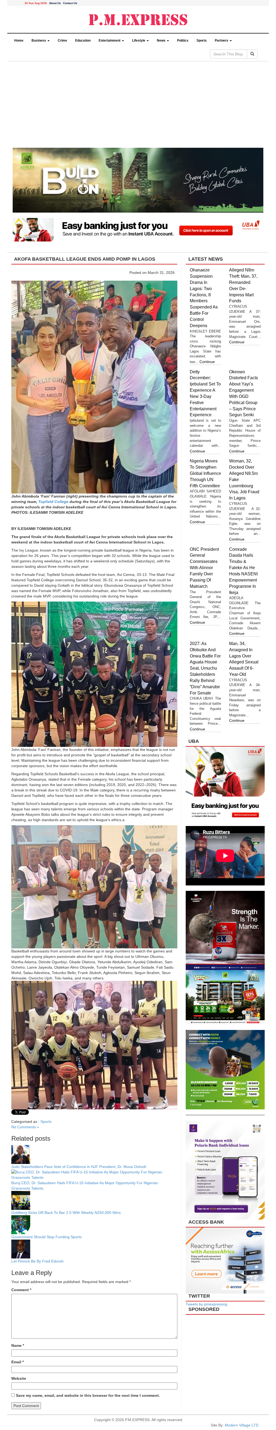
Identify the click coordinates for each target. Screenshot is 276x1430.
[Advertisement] (138, 107)
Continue (207, 362)
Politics (182, 40)
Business (39, 40)
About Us (55, 3)
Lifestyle (139, 40)
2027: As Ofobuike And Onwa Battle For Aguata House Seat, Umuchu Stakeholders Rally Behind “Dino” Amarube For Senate (205, 668)
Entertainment (110, 40)
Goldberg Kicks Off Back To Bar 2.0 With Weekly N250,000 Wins (66, 1212)
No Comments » (25, 1127)
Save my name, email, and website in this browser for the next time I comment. (88, 1395)
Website (18, 1378)
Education (83, 40)
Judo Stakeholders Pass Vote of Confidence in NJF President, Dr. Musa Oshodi (78, 1166)
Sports (201, 40)
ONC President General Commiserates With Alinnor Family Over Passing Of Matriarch (204, 568)
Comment (21, 1290)
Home (18, 40)
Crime (62, 40)
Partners (222, 40)
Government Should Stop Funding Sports (47, 1237)
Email (17, 1362)
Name (17, 1345)
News (161, 40)
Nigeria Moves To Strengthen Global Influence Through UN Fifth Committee (205, 473)
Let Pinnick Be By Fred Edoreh (37, 1261)
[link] (53, 501)
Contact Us (70, 3)
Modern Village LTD (241, 1425)
